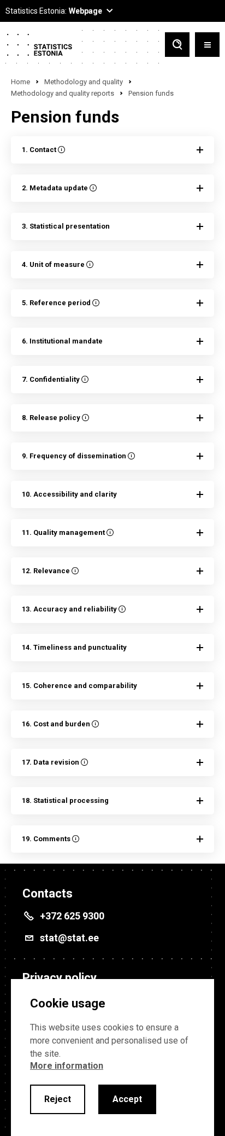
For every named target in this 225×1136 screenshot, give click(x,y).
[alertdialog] (112, 1057)
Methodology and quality (83, 82)
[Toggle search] (177, 46)
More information (66, 1066)
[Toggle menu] (207, 46)
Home (20, 82)
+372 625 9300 (72, 916)
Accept (127, 1099)
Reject (57, 1099)
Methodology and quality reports (62, 93)
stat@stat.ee (69, 937)
